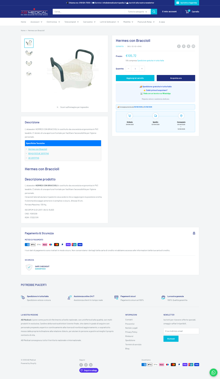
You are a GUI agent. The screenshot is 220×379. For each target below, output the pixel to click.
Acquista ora (176, 78)
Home (23, 22)
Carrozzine (88, 22)
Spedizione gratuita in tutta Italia (150, 60)
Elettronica (52, 22)
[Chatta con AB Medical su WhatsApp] (213, 372)
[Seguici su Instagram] (86, 365)
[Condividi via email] (193, 46)
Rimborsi (129, 336)
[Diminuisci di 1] (128, 68)
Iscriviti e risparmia (189, 3)
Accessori (35, 22)
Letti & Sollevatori (108, 22)
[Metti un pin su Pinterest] (183, 46)
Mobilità (126, 22)
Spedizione (130, 340)
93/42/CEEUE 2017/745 (38, 153)
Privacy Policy (131, 332)
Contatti (129, 319)
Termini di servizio (133, 344)
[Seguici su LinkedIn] (91, 365)
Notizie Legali (131, 328)
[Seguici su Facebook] (81, 365)
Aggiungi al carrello (135, 78)
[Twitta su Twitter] (188, 46)
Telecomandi (70, 22)
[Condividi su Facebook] (179, 46)
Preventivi (129, 324)
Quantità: (120, 68)
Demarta (120, 46)
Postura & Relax (145, 22)
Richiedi (171, 338)
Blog (127, 348)
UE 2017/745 (33, 158)
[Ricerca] (154, 11)
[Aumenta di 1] (142, 68)
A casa (162, 22)
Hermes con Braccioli (37, 149)
